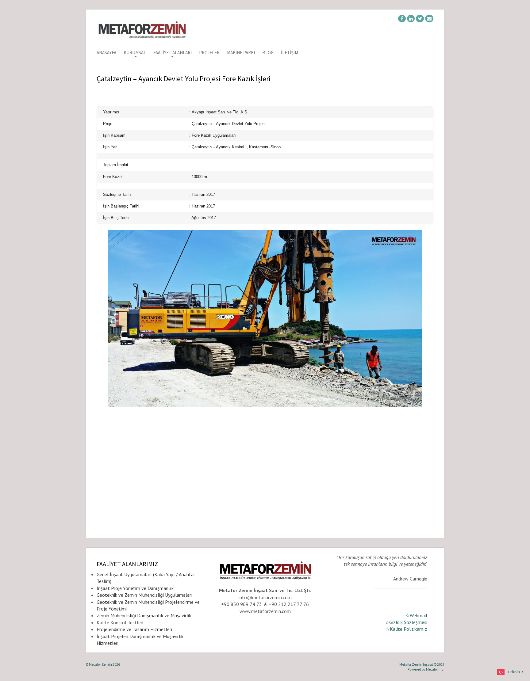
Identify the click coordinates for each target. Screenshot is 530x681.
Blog (268, 52)
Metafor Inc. (435, 669)
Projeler (209, 52)
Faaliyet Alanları (172, 52)
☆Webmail (416, 615)
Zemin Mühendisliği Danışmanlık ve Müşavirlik (144, 615)
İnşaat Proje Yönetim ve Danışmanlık (135, 588)
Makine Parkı (241, 52)
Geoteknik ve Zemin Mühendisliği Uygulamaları (145, 595)
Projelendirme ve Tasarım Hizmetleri (134, 629)
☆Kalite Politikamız (406, 629)
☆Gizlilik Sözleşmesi (406, 622)
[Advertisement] (265, 483)
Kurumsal (135, 52)
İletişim (289, 52)
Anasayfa (106, 52)
